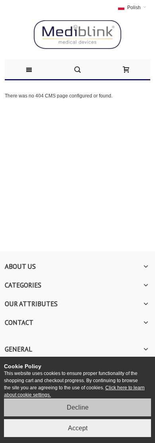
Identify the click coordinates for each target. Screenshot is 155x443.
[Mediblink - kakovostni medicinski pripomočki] (77, 34)
